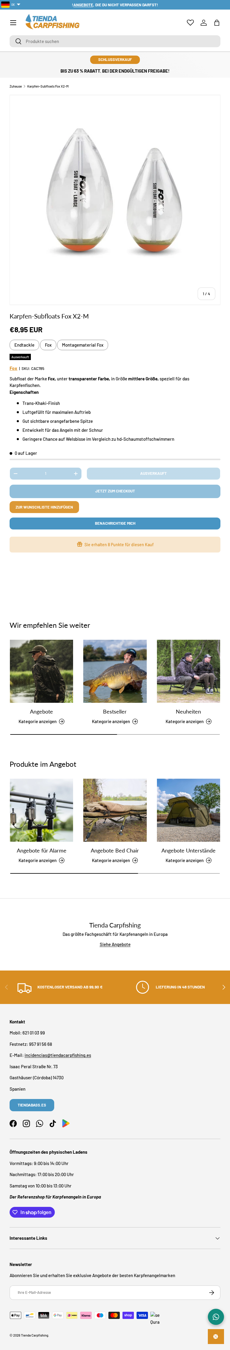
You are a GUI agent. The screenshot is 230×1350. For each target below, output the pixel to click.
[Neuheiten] (188, 671)
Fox (48, 345)
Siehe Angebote (115, 944)
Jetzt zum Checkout (115, 491)
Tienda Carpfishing (34, 1335)
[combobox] (115, 41)
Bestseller (115, 711)
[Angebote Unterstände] (188, 810)
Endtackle (24, 345)
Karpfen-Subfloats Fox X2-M (48, 86)
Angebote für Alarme (41, 850)
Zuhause (16, 86)
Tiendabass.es (32, 1105)
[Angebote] (41, 671)
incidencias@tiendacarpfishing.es (58, 1055)
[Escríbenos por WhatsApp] (216, 1317)
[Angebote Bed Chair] (114, 810)
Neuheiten (188, 711)
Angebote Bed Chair (115, 850)
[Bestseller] (114, 671)
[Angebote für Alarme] (41, 810)
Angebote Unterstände (188, 850)
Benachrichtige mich (115, 523)
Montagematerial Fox (82, 345)
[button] (216, 22)
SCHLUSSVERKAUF (115, 59)
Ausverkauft (153, 473)
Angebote (41, 711)
